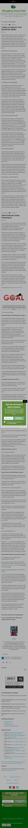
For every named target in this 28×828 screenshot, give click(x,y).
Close (25, 401)
